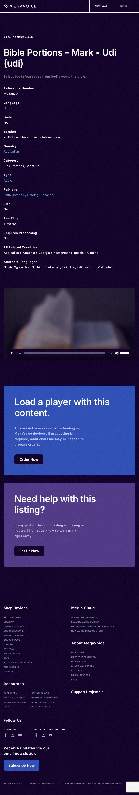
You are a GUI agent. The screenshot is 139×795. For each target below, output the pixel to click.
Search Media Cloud (84, 617)
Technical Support (16, 702)
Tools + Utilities (14, 697)
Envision (9, 622)
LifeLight (9, 644)
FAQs (74, 679)
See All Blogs (40, 693)
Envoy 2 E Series (14, 626)
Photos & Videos (41, 707)
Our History (79, 661)
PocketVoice (12, 653)
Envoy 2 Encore (14, 631)
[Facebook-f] (5, 735)
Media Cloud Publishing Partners (92, 626)
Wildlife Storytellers (18, 662)
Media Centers (80, 675)
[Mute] (117, 353)
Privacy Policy (13, 783)
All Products (12, 617)
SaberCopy (10, 693)
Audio (8, 180)
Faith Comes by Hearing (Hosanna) (29, 195)
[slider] (125, 352)
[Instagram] (12, 735)
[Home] (20, 6)
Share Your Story (42, 702)
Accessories (12, 667)
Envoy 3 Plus (12, 640)
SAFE (6, 658)
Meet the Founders (83, 657)
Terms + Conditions (42, 783)
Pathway (9, 649)
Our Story (77, 652)
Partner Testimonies (44, 697)
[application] (69, 353)
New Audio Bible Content (87, 631)
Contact (76, 670)
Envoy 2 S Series (14, 635)
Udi (6, 108)
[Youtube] (20, 735)
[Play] (12, 353)
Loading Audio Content (86, 622)
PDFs (6, 707)
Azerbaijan (11, 151)
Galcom (8, 671)
